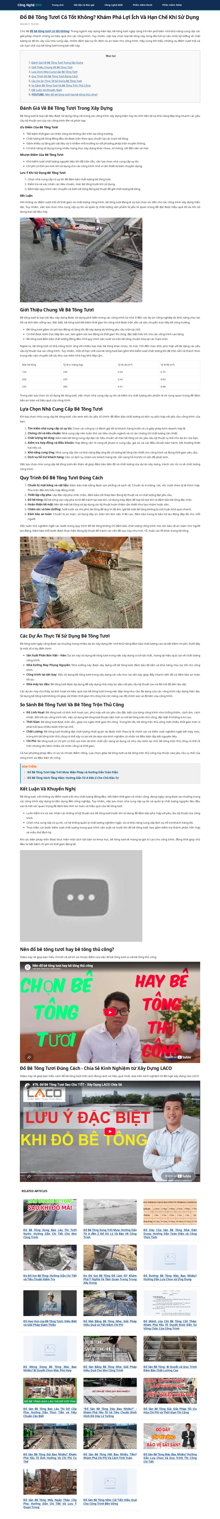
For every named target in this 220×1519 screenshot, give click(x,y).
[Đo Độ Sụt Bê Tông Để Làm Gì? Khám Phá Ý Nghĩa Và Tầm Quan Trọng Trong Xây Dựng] (110, 1257)
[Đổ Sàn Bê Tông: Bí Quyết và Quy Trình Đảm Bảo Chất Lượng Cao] (170, 1349)
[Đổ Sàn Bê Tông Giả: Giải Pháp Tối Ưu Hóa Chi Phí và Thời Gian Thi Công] (170, 1390)
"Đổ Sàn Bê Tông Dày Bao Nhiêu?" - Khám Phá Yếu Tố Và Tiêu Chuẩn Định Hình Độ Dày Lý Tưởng (110, 1412)
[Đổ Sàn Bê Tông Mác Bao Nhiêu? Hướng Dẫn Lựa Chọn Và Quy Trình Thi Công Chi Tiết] (170, 1436)
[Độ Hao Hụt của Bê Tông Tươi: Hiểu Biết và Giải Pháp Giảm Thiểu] (50, 1303)
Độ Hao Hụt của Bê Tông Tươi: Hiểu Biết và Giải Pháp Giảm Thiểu (50, 1323)
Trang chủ (58, 4)
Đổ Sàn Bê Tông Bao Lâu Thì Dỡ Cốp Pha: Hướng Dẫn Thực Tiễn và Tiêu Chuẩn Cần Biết (50, 1412)
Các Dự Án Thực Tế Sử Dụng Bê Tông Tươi (56, 81)
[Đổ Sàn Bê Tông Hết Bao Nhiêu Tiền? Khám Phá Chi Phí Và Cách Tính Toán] (110, 1436)
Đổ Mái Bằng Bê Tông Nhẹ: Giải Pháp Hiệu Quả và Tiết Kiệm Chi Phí (110, 1323)
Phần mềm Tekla (172, 4)
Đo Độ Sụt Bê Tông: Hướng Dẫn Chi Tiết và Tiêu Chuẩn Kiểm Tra (50, 1277)
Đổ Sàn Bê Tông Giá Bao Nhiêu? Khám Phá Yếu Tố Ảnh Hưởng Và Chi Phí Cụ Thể (50, 1458)
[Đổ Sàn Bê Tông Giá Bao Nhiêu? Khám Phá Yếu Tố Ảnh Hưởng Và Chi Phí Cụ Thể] (50, 1436)
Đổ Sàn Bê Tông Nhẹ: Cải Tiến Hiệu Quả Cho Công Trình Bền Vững (110, 1501)
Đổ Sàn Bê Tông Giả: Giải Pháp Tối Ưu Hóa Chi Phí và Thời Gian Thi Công (170, 1410)
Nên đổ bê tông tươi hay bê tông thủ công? (64, 94)
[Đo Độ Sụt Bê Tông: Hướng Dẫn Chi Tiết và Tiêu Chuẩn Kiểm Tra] (50, 1257)
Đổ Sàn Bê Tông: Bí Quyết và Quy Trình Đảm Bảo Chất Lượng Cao (170, 1368)
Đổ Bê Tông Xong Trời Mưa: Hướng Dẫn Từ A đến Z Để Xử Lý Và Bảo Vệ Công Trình (110, 1233)
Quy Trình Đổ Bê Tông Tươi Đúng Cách (54, 76)
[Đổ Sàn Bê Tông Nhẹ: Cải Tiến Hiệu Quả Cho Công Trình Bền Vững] (110, 1482)
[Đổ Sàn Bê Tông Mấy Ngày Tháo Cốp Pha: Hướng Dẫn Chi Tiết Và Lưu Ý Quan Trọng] (50, 1482)
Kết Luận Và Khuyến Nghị (46, 90)
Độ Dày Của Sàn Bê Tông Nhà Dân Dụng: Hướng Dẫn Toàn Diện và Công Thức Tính (170, 1233)
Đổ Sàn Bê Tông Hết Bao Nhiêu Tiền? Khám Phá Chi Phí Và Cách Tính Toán (110, 1456)
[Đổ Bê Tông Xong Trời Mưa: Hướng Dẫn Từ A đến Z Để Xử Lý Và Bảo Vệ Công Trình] (110, 1212)
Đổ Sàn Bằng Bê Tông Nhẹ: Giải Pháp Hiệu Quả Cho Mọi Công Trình (110, 1368)
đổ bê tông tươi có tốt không (49, 31)
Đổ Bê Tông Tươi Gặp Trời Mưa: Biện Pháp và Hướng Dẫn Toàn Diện (72, 772)
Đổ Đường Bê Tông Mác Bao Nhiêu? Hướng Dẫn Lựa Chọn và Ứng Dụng (170, 1277)
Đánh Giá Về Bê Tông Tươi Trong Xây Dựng (57, 62)
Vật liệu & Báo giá (84, 4)
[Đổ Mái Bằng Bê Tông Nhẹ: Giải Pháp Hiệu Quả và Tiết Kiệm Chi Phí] (110, 1303)
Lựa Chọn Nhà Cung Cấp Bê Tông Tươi (54, 72)
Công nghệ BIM (114, 4)
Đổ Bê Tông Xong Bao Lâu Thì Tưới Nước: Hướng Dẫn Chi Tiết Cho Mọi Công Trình (50, 1233)
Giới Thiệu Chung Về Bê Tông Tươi (51, 67)
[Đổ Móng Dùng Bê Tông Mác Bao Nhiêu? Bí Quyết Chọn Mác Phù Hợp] (50, 1349)
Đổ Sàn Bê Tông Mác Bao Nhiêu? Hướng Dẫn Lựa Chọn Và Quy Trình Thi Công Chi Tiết (170, 1458)
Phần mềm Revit (142, 4)
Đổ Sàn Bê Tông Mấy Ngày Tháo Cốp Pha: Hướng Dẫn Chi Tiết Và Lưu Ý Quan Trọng (50, 1503)
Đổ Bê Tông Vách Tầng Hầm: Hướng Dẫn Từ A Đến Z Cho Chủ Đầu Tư (73, 778)
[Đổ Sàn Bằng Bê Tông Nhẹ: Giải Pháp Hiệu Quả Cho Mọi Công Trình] (110, 1349)
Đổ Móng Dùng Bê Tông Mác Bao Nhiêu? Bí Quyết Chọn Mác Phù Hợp (50, 1368)
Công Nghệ (30, 5)
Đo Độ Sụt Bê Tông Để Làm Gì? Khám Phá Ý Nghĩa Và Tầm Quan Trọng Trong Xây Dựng (110, 1279)
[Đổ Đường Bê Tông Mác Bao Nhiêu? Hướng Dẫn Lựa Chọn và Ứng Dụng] (170, 1257)
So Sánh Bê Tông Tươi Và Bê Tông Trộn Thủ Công (61, 85)
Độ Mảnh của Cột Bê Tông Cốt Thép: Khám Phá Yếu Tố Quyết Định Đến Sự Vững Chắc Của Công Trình (170, 1325)
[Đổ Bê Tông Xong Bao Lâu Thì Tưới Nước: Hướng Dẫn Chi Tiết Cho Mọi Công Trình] (50, 1212)
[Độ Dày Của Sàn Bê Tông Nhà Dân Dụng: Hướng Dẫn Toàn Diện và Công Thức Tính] (170, 1212)
